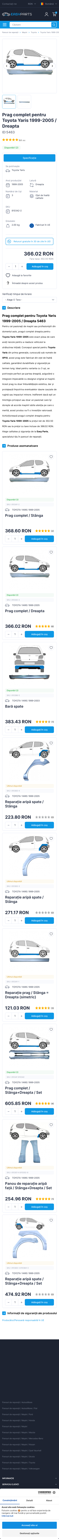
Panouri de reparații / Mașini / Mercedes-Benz (22, 1438)
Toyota (34, 32)
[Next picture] (52, 66)
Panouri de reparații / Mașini (14, 1426)
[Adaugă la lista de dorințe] (51, 457)
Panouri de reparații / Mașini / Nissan (18, 1444)
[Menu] (4, 24)
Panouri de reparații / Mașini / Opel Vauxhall (21, 1450)
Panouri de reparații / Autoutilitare (17, 1402)
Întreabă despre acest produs (27, 283)
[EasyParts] (17, 14)
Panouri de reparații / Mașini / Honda (18, 1420)
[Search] (53, 24)
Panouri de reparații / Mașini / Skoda (18, 1456)
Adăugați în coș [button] (40, 266)
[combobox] (29, 299)
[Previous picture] (6, 66)
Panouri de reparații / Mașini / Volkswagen (21, 1468)
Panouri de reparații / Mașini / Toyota (18, 1462)
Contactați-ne (9, 3)
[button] (9, 266)
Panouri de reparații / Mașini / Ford (17, 1414)
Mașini (24, 32)
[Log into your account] (46, 14)
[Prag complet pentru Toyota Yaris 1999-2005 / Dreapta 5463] (9, 101)
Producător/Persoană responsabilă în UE (23, 1320)
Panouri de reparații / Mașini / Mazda (18, 1432)
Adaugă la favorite (21, 275)
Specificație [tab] (29, 158)
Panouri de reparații (10, 32)
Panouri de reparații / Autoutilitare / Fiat (19, 1408)
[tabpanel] (29, 200)
